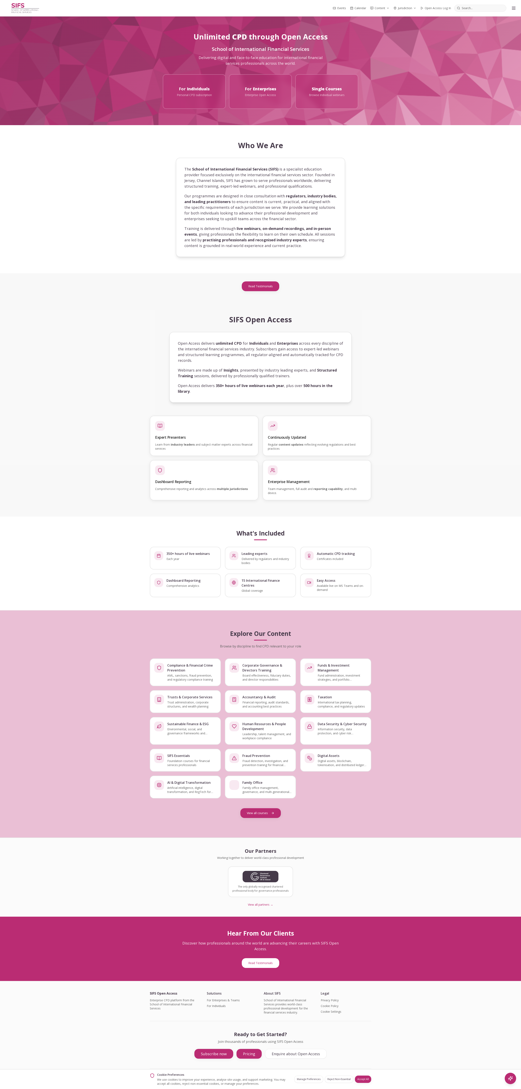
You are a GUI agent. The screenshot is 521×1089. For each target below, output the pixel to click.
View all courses (257, 813)
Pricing (249, 1053)
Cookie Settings (331, 1012)
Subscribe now (214, 1053)
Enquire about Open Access (296, 1053)
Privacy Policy (330, 1000)
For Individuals (216, 1006)
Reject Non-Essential (339, 1079)
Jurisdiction (405, 8)
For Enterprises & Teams (223, 1000)
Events (341, 8)
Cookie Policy (329, 1006)
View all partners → (260, 904)
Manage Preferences (309, 1079)
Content (380, 8)
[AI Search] (510, 1078)
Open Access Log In (438, 8)
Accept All (363, 1079)
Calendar (360, 8)
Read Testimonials (260, 286)
